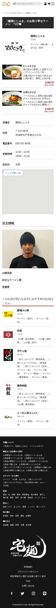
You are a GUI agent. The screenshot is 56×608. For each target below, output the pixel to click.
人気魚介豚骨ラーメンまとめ (14, 461)
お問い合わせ (28, 586)
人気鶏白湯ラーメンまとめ (29, 464)
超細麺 (5, 525)
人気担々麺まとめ (10, 464)
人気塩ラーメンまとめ (33, 455)
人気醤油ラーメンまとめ (13, 455)
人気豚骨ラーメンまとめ (34, 458)
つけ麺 (14, 479)
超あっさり (7, 507)
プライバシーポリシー (28, 571)
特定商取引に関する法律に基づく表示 (28, 576)
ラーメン (6, 479)
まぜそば (22, 479)
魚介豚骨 (34, 495)
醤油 (5, 495)
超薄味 (5, 516)
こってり (31, 507)
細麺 (12, 525)
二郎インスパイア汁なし (13, 482)
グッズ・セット (40, 498)
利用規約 (28, 567)
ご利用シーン (8, 446)
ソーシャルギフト (37, 446)
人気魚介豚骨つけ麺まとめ (13, 470)
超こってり (40, 507)
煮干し (42, 495)
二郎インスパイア (35, 479)
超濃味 (28, 516)
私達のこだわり (21, 446)
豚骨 (18, 495)
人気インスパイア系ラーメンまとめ (17, 467)
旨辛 (17, 498)
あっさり (17, 507)
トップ (5, 13)
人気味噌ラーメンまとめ (13, 458)
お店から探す (16, 13)
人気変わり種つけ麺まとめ (37, 470)
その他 (5, 485)
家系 (12, 498)
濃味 (22, 516)
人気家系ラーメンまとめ (38, 461)
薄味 (12, 516)
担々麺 (23, 498)
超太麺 (28, 525)
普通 (24, 507)
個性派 (30, 498)
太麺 (22, 525)
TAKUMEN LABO (31, 482)
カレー (42, 482)
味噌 (13, 495)
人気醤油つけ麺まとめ (42, 467)
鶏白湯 (5, 498)
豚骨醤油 (25, 495)
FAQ (28, 581)
